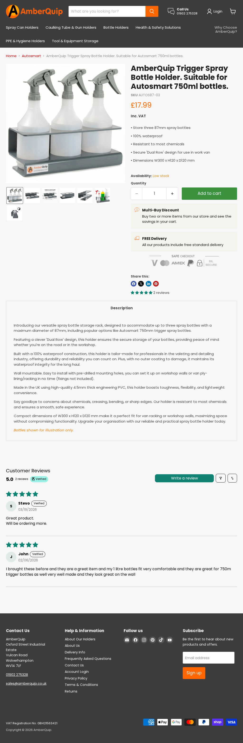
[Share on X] (141, 284)
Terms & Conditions (81, 684)
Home (11, 56)
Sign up (194, 673)
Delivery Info (75, 652)
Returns (71, 691)
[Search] (151, 11)
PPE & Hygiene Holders (25, 40)
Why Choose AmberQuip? (226, 29)
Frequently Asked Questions (88, 658)
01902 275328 (17, 674)
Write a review (184, 478)
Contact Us (74, 665)
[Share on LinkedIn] (148, 284)
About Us (72, 645)
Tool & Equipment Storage (75, 40)
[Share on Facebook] (133, 284)
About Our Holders (80, 639)
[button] (215, 11)
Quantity (138, 183)
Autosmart (31, 56)
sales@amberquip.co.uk (26, 683)
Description (122, 307)
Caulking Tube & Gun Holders (71, 27)
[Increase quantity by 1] (172, 193)
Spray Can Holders (22, 27)
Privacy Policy (76, 678)
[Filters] (221, 478)
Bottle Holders (116, 27)
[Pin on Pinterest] (156, 284)
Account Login (77, 671)
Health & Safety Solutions (158, 27)
